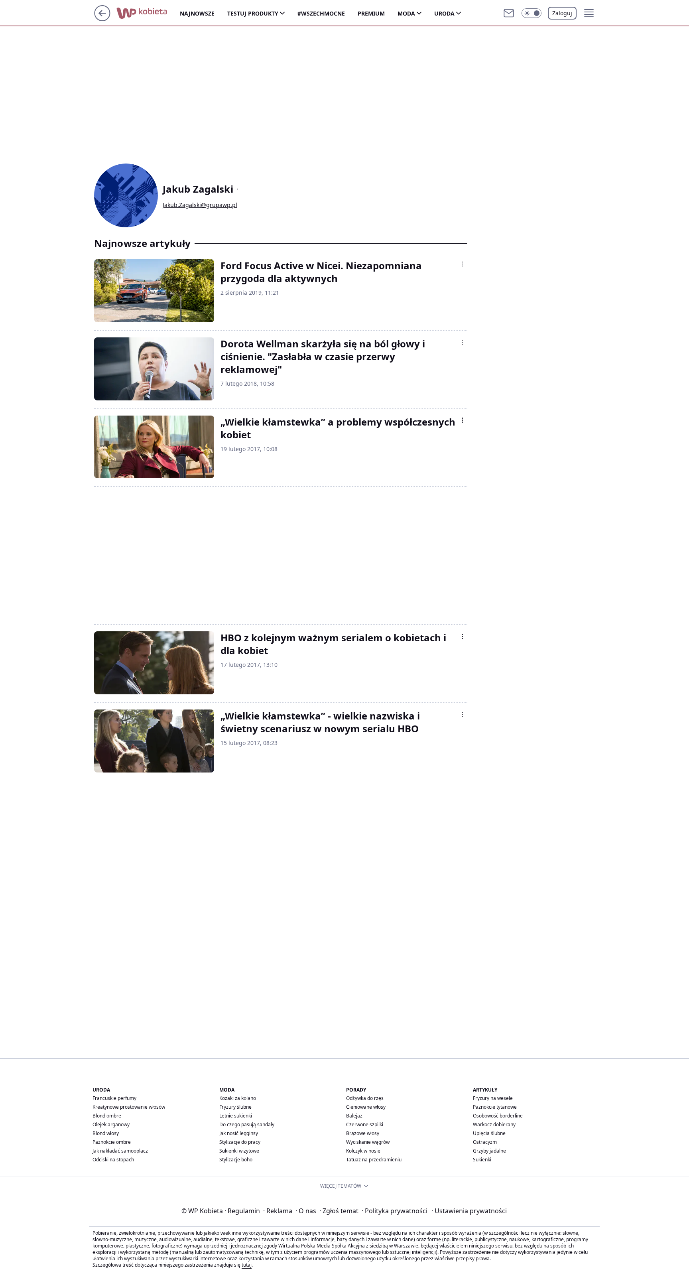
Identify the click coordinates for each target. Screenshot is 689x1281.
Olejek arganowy (111, 1124)
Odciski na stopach (113, 1159)
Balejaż (354, 1115)
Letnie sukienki (235, 1115)
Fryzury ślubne (235, 1107)
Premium (371, 13)
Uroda (444, 13)
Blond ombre (107, 1115)
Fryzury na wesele (493, 1098)
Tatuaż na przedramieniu (374, 1159)
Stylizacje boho (235, 1159)
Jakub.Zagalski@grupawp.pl (200, 205)
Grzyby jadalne (489, 1150)
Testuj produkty (252, 13)
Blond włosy (106, 1133)
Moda (406, 13)
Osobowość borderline (498, 1115)
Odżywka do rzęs (365, 1098)
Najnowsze (197, 13)
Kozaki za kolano (237, 1098)
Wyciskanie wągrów (368, 1142)
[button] (531, 13)
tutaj (247, 1264)
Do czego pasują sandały (246, 1124)
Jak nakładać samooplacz (120, 1150)
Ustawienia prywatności (469, 1210)
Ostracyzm (485, 1142)
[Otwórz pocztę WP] (508, 13)
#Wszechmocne (321, 13)
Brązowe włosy (362, 1133)
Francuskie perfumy (114, 1098)
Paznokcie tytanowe (495, 1107)
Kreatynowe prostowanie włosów (129, 1107)
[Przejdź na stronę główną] (102, 18)
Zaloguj (562, 13)
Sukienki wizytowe (239, 1150)
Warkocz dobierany (494, 1124)
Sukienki (482, 1159)
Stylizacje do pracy (239, 1142)
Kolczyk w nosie (363, 1150)
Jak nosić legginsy (238, 1133)
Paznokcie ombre (112, 1142)
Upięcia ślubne (489, 1133)
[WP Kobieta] (148, 13)
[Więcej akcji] (462, 264)
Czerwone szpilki (364, 1124)
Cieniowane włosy (366, 1107)
